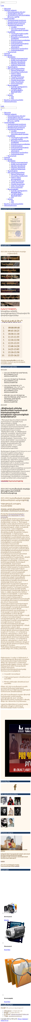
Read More (7, 949)
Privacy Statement (23, 1019)
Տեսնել (6, 920)
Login (2, 5)
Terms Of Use (4, 1020)
